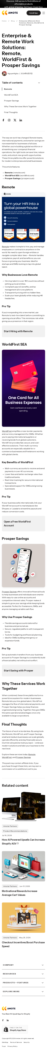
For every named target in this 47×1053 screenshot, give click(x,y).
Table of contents (12, 82)
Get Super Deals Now (33, 7)
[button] (43, 13)
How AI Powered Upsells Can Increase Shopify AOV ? (23, 841)
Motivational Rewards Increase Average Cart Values (19, 893)
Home (4, 21)
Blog (13, 21)
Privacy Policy (12, 1046)
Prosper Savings (9, 591)
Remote (5, 246)
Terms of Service (16, 1042)
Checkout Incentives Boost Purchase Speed (23, 944)
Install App (34, 13)
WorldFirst (7, 431)
